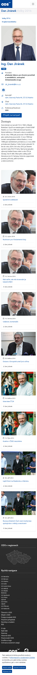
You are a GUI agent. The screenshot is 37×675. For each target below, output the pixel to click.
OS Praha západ (4, 603)
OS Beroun (4, 579)
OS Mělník (4, 588)
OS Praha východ (4, 598)
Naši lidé (4, 631)
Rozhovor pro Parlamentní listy (14, 239)
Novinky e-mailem (8, 622)
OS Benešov (5, 577)
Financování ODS (7, 638)
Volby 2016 (6, 18)
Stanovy (4, 633)
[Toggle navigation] (33, 4)
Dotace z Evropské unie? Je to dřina (16, 361)
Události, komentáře (10, 322)
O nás (3, 628)
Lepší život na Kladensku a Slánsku (16, 481)
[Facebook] (3, 90)
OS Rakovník (5, 608)
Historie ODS (6, 635)
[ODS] (14, 650)
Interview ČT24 (8, 401)
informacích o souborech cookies (22, 657)
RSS (2, 624)
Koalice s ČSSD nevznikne (12, 441)
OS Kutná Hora (6, 586)
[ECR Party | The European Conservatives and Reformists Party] (26, 651)
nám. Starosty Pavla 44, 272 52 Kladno (19, 97)
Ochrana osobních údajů (10, 643)
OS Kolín (4, 584)
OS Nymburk (5, 595)
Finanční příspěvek (8, 620)
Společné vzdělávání (10, 200)
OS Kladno (4, 581)
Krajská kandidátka (9, 22)
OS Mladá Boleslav (4, 592)
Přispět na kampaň (11, 115)
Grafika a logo (6, 640)
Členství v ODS (6, 612)
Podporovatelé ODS (8, 617)
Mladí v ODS (5, 615)
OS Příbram (5, 606)
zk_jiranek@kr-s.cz (13, 84)
